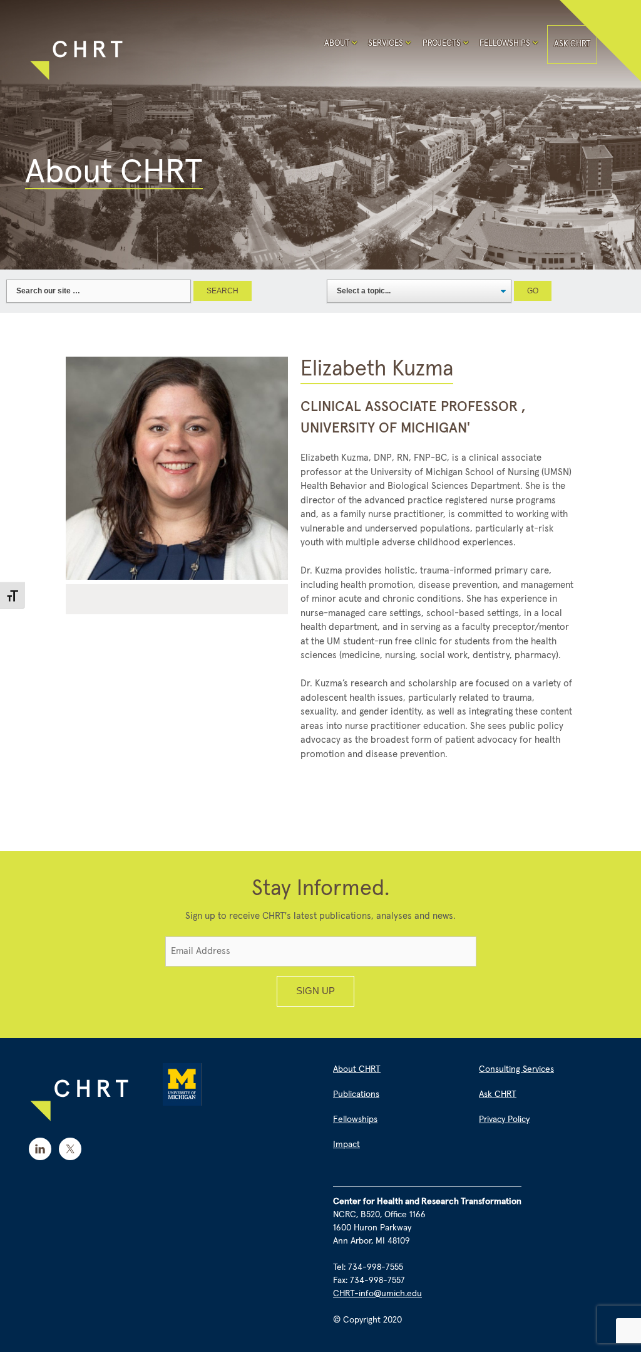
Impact (346, 1144)
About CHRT (357, 1069)
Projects (442, 43)
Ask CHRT (572, 44)
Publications (356, 1094)
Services (385, 43)
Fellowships (504, 43)
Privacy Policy (504, 1119)
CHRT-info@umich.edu (377, 1293)
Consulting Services (516, 1069)
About (336, 43)
